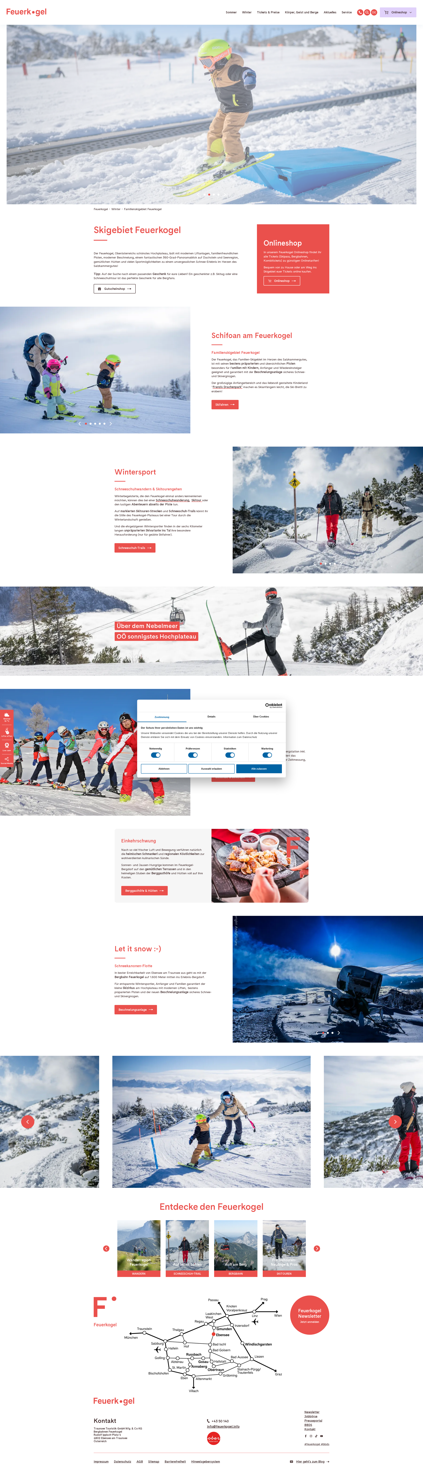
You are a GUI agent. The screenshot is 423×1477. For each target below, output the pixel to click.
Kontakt (309, 1429)
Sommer (231, 12)
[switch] (193, 755)
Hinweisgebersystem (205, 1461)
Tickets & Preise (268, 12)
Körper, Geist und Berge (301, 12)
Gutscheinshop (114, 288)
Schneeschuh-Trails (131, 548)
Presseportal (313, 1420)
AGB (139, 1461)
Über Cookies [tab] (261, 716)
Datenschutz (122, 1461)
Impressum (101, 1461)
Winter (247, 12)
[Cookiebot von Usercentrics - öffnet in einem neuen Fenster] (267, 705)
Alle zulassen (259, 768)
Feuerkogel (101, 209)
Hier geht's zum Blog (310, 1461)
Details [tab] (212, 716)
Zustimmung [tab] (162, 716)
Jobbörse (310, 1416)
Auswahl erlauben (211, 768)
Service (347, 12)
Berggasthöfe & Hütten (141, 890)
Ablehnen (164, 768)
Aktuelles (330, 12)
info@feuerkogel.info (223, 1426)
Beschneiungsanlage (132, 1009)
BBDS (308, 1425)
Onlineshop (282, 281)
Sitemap (153, 1461)
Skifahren (221, 404)
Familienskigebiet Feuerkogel (143, 209)
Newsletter (312, 1412)
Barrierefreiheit (175, 1461)
